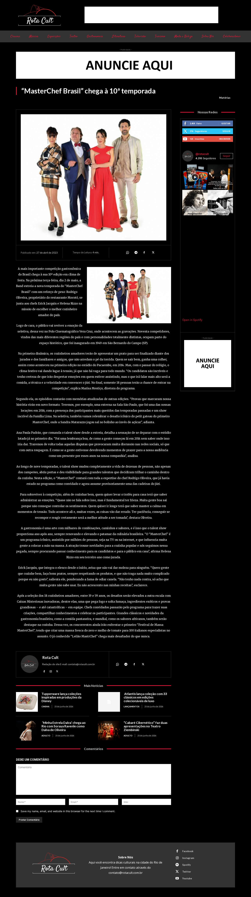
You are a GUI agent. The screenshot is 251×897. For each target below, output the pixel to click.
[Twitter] (152, 252)
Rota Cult (50, 657)
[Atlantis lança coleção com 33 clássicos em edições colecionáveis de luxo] (109, 702)
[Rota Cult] (29, 665)
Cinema (45, 706)
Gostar (225, 123)
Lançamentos (131, 706)
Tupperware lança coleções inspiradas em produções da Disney (61, 697)
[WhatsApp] (127, 252)
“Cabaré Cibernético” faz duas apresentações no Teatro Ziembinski (145, 726)
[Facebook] (144, 252)
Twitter (186, 871)
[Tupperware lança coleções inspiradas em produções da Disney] (27, 702)
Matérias (224, 97)
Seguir (226, 131)
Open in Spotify (192, 320)
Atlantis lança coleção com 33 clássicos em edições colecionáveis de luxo (145, 697)
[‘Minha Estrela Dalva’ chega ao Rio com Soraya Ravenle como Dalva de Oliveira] (27, 731)
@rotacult (202, 154)
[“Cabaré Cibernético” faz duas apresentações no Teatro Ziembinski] (109, 731)
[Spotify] (177, 865)
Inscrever (224, 138)
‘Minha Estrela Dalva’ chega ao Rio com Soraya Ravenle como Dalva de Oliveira (64, 726)
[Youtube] (177, 878)
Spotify (186, 864)
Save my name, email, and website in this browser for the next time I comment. (68, 811)
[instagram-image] (195, 177)
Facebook (187, 851)
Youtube (187, 878)
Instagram (188, 858)
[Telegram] (135, 252)
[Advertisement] (151, 15)
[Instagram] (51, 671)
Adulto (46, 735)
